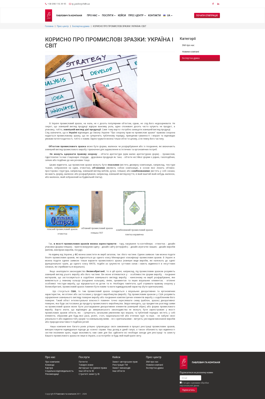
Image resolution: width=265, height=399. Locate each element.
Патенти (83, 361)
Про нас (92, 15)
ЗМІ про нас (188, 45)
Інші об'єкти (118, 370)
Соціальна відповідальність (59, 370)
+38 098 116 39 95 (57, 3)
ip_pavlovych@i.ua (81, 3)
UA (168, 15)
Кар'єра (49, 367)
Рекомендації (52, 373)
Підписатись (188, 389)
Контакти (154, 15)
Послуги (108, 15)
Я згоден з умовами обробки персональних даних (194, 384)
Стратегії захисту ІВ (89, 373)
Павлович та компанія (66, 394)
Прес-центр (136, 15)
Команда (49, 364)
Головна (49, 26)
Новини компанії (190, 51)
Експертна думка (80, 26)
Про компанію (52, 361)
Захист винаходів (121, 367)
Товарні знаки (86, 364)
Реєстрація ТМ (120, 364)
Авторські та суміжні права (93, 367)
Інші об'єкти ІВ (86, 370)
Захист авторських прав (125, 361)
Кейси (122, 15)
